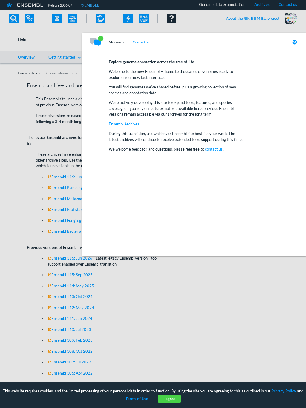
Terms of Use (137, 398)
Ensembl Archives (124, 124)
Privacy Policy (283, 391)
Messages (116, 42)
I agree (169, 398)
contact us (214, 149)
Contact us (141, 42)
